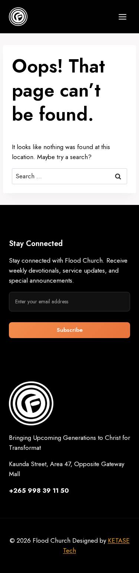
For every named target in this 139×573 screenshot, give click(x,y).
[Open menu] (122, 16)
